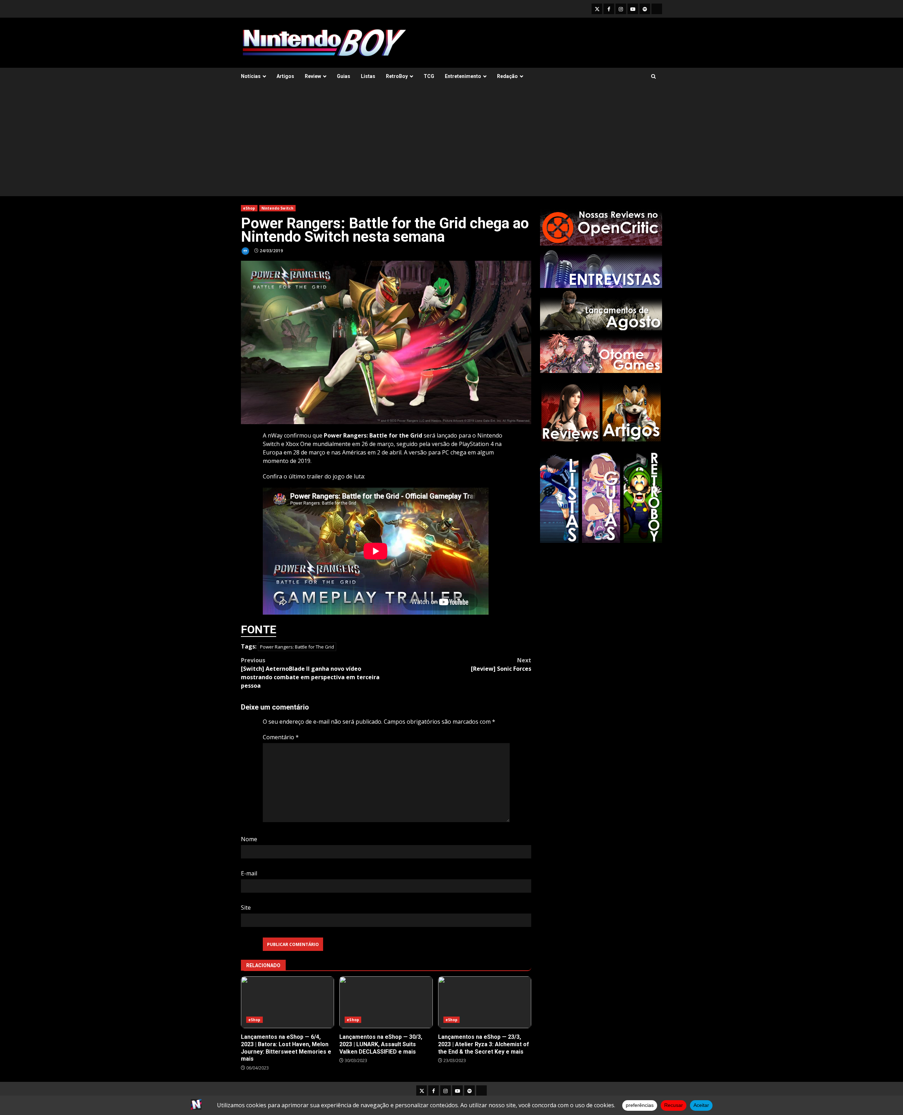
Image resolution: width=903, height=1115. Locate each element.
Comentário (281, 737)
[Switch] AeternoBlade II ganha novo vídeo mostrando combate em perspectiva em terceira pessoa (310, 672)
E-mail (249, 873)
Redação (507, 76)
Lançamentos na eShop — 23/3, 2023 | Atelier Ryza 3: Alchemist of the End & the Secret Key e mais (484, 1002)
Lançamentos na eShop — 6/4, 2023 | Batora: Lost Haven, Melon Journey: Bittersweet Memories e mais (287, 1002)
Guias (343, 76)
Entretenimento (463, 76)
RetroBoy (397, 76)
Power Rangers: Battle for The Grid (297, 647)
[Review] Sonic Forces (501, 664)
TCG (429, 76)
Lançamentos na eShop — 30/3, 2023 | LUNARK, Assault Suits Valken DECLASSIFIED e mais (385, 1002)
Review (313, 76)
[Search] (653, 76)
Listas (368, 76)
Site (246, 907)
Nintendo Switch (277, 208)
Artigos (285, 76)
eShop (249, 208)
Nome (249, 839)
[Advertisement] (451, 143)
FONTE (258, 629)
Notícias (251, 76)
